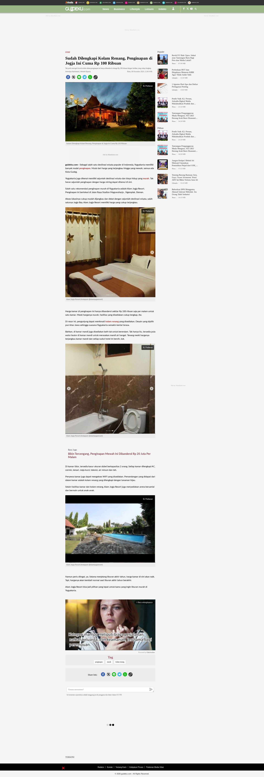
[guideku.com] (77, 10)
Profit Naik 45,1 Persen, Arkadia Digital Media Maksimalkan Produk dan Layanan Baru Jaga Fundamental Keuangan (183, 101)
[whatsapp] (90, 78)
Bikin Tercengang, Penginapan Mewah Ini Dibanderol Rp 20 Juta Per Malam (109, 456)
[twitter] (73, 78)
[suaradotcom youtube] (191, 9)
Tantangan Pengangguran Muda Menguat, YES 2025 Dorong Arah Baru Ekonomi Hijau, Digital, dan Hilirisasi (184, 115)
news (106, 9)
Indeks (162, 9)
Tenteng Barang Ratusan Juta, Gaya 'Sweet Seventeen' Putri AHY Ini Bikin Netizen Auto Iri (185, 177)
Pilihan (160, 128)
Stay (67, 52)
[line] (79, 78)
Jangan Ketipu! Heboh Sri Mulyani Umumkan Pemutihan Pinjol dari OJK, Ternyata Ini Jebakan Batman (184, 163)
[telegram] (84, 78)
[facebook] (68, 78)
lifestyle (135, 9)
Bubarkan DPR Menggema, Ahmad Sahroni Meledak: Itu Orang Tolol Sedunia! (184, 191)
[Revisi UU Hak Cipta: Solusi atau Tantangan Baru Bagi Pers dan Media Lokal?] (162, 63)
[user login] (173, 9)
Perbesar (149, 86)
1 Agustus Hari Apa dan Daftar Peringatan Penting (185, 85)
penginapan (84, 168)
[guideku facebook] (184, 9)
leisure (149, 9)
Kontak (110, 767)
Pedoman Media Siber (155, 767)
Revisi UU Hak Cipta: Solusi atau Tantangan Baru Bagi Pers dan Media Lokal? (184, 57)
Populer (160, 52)
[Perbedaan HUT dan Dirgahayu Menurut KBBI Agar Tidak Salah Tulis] (162, 78)
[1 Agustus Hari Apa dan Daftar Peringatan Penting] (162, 92)
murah (146, 178)
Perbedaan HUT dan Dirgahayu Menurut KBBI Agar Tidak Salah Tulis (183, 72)
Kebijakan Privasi (136, 767)
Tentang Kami (121, 767)
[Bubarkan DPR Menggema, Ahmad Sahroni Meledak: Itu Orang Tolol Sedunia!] (162, 197)
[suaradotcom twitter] (187, 9)
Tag (110, 657)
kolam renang (112, 321)
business (119, 9)
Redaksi (101, 767)
